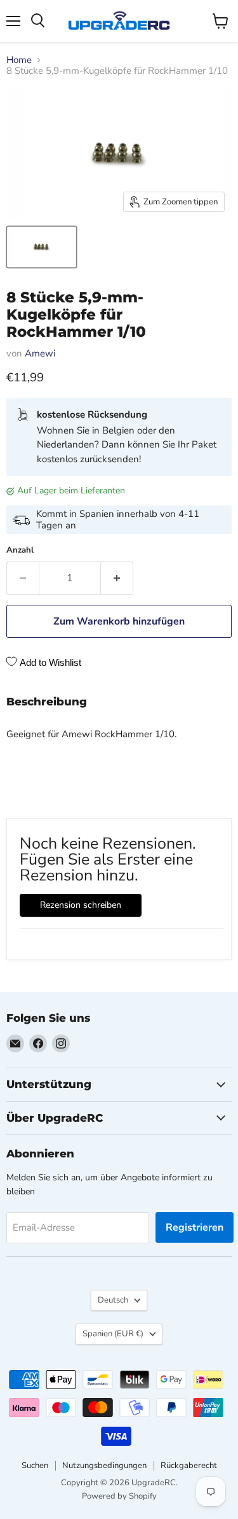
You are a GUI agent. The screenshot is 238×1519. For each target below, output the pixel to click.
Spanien (113, 1333)
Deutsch (113, 1300)
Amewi (40, 353)
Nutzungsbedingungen (104, 1465)
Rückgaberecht (189, 1465)
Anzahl (20, 550)
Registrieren (194, 1227)
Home (19, 60)
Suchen (35, 1465)
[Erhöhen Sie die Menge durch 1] (117, 578)
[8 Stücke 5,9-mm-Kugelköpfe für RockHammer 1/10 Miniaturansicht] (41, 247)
